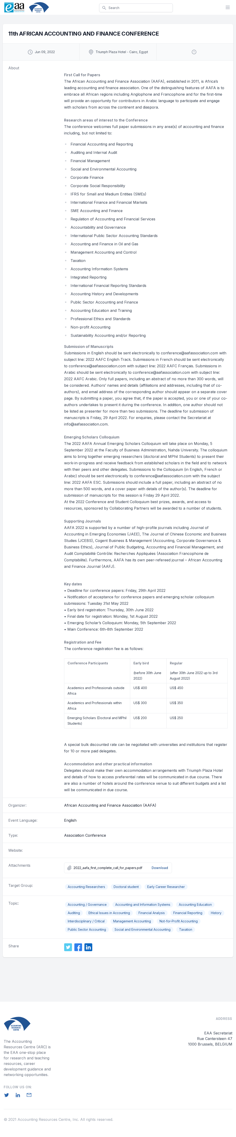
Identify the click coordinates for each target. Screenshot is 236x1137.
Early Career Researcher (166, 887)
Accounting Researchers (86, 887)
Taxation (185, 929)
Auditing (74, 913)
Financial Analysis (152, 913)
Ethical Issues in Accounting (109, 913)
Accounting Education (195, 904)
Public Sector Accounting (87, 929)
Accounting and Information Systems (142, 904)
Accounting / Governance (87, 904)
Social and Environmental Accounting (143, 929)
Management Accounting (132, 921)
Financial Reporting (187, 913)
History (216, 913)
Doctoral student (126, 887)
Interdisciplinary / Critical (86, 921)
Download (160, 868)
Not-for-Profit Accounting (178, 921)
